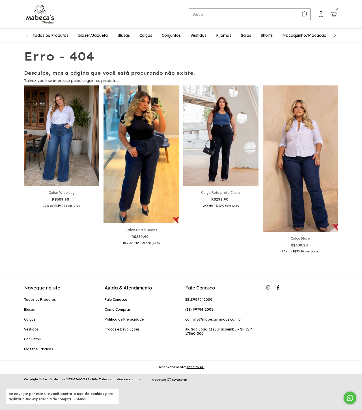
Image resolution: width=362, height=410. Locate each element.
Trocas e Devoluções (122, 329)
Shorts (267, 35)
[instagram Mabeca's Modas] (268, 287)
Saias (246, 35)
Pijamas (223, 35)
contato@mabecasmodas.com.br (213, 319)
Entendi (80, 399)
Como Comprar (117, 309)
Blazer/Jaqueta (93, 35)
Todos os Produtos (50, 35)
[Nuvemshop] (170, 380)
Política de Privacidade (124, 319)
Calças (145, 35)
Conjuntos (171, 35)
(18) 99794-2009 (199, 309)
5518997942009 (198, 299)
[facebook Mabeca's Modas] (278, 287)
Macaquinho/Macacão (304, 35)
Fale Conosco (116, 299)
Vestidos (198, 35)
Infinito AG (195, 367)
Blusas (123, 35)
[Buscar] (304, 14)
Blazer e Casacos (38, 349)
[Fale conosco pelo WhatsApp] (350, 398)
